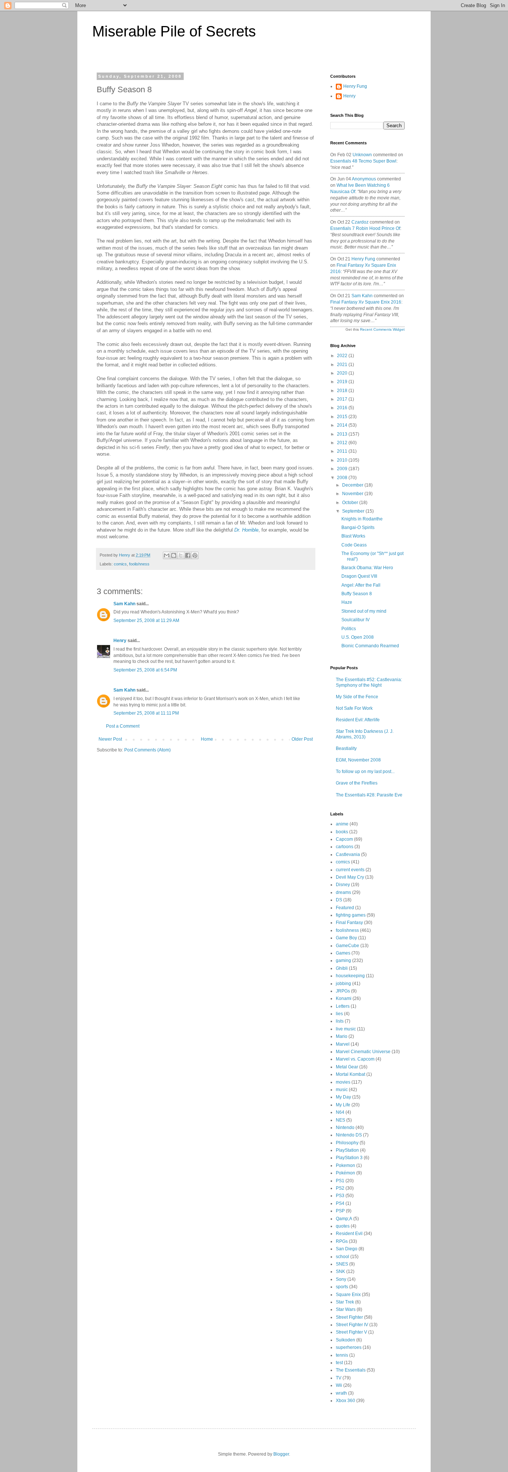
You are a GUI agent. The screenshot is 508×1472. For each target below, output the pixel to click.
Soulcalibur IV (355, 619)
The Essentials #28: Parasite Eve (369, 795)
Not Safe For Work (354, 708)
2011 (342, 451)
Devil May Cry (350, 877)
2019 (342, 381)
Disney (343, 884)
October (350, 502)
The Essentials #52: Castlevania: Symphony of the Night (369, 682)
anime (342, 824)
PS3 (340, 1195)
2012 (342, 442)
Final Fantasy (349, 922)
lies (339, 1013)
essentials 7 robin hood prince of (365, 228)
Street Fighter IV (352, 1324)
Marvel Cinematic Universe (363, 1051)
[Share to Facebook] (188, 555)
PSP (340, 1210)
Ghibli (342, 968)
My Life (343, 1104)
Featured (345, 907)
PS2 (340, 1188)
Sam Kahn (124, 603)
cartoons (344, 846)
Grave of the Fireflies (356, 783)
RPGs (342, 1241)
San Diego (346, 1248)
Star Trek (345, 1302)
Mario (341, 1036)
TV (338, 1377)
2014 (342, 425)
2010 (342, 460)
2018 (342, 390)
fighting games (351, 915)
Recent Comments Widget (382, 329)
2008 (342, 477)
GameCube (347, 945)
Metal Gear (347, 1066)
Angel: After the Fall (360, 585)
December (353, 485)
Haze (346, 602)
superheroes (348, 1347)
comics (120, 564)
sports (342, 1286)
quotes (343, 1226)
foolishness (139, 564)
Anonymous (364, 179)
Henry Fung (355, 86)
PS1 (340, 1180)
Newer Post (110, 739)
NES (340, 1120)
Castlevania (348, 854)
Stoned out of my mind (363, 611)
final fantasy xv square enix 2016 (365, 302)
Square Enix (348, 1294)
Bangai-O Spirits (357, 527)
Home (207, 739)
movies (343, 1082)
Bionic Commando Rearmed (370, 645)
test (339, 1362)
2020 (342, 373)
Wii (339, 1385)
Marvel (343, 1044)
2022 (342, 355)
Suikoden (345, 1340)
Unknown (362, 154)
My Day (343, 1097)
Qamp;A (344, 1218)
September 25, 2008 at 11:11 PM (146, 713)
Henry (119, 640)
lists (340, 1021)
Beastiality (346, 748)
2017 (342, 399)
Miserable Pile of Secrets (174, 31)
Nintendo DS (349, 1135)
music (342, 1089)
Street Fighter (349, 1317)
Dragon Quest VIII (359, 576)
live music (346, 1029)
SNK (340, 1271)
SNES (342, 1264)
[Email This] (166, 555)
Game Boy (346, 937)
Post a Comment (122, 726)
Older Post (302, 739)
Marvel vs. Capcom (355, 1059)
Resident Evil (349, 1233)
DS (339, 899)
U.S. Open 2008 (357, 637)
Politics (348, 628)
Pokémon (345, 1173)
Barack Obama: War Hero (367, 567)
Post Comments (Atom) (147, 750)
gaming (343, 960)
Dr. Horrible (246, 530)
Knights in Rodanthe (362, 519)
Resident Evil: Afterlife (358, 719)
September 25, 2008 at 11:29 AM (146, 620)
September (354, 511)
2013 (342, 434)
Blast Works (353, 536)
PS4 (340, 1203)
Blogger (281, 1454)
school (342, 1256)
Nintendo (345, 1127)
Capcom (344, 839)
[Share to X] (180, 555)
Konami (343, 998)
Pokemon (345, 1165)
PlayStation (347, 1150)
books (342, 831)
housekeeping (350, 975)
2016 (342, 407)
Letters (343, 1006)
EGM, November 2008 (358, 760)
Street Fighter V (351, 1332)
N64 (340, 1112)
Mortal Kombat (350, 1074)
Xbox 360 (345, 1400)
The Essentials (351, 1370)
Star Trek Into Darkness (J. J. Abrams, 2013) (364, 734)
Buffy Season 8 (356, 593)
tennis (342, 1355)
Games (343, 953)
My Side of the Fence (357, 696)
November (353, 493)
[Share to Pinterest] (195, 555)
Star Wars (346, 1309)
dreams (343, 892)
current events (350, 869)
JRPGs (343, 991)
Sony (341, 1279)
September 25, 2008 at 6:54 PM (145, 670)
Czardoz (360, 222)
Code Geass (354, 545)
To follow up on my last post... (365, 771)
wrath (341, 1393)
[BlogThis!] (173, 555)
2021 (342, 364)
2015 (342, 416)
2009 (342, 468)
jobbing (343, 983)
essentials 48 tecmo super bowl (363, 161)
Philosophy (347, 1142)
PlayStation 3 (349, 1157)
